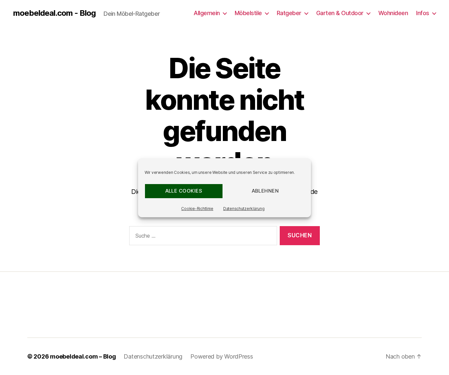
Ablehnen (265, 191)
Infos (422, 13)
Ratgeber (289, 13)
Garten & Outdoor (340, 13)
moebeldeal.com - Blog (54, 13)
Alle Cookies (183, 191)
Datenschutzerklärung (244, 208)
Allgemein (207, 13)
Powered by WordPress (221, 356)
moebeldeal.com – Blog (83, 356)
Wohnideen (393, 13)
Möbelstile (248, 13)
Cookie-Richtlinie (197, 208)
